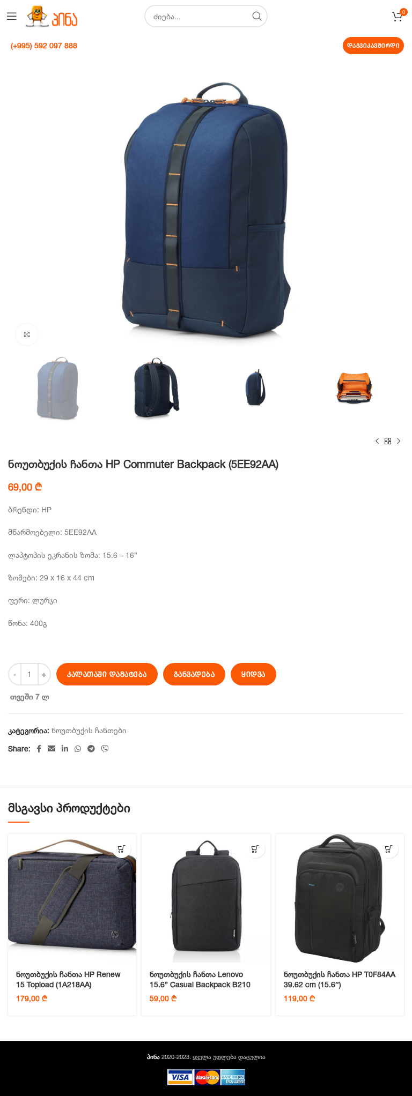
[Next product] (398, 441)
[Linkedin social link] (64, 749)
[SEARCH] (256, 16)
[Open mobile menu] (12, 16)
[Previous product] (377, 441)
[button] (121, 848)
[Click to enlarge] (27, 334)
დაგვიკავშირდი (373, 45)
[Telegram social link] (91, 749)
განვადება (194, 674)
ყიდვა (253, 674)
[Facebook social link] (39, 749)
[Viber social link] (105, 749)
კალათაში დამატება (107, 674)
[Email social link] (51, 749)
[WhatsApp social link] (77, 749)
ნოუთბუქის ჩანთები (89, 730)
